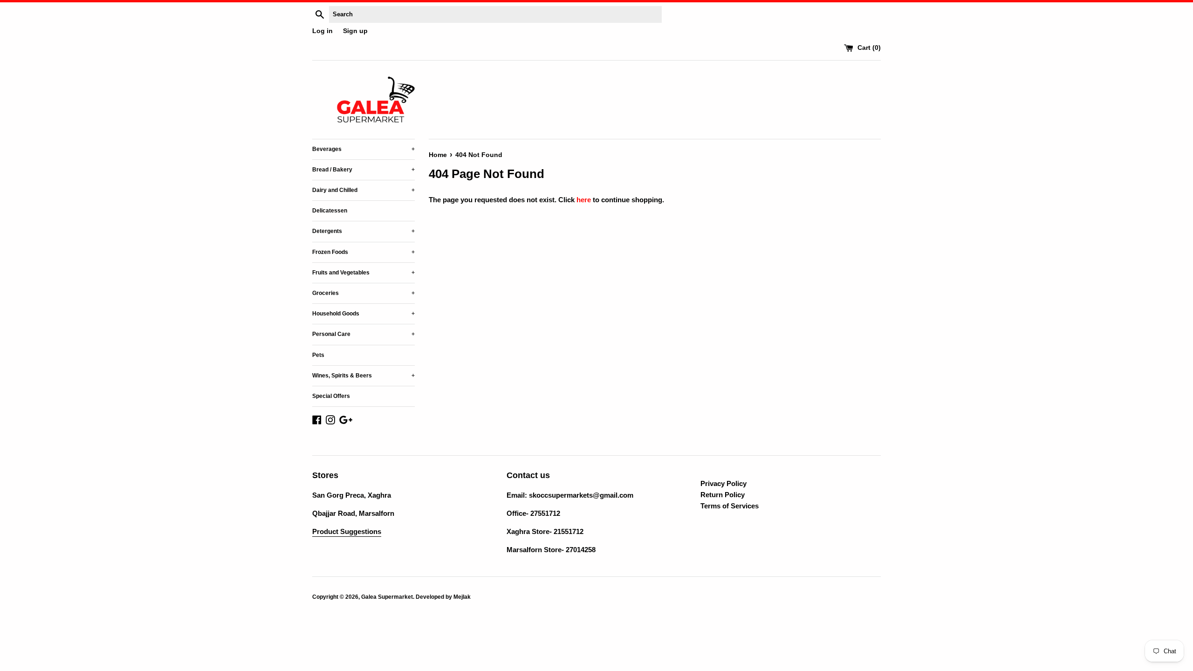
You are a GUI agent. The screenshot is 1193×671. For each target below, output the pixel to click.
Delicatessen (329, 210)
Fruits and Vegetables (363, 272)
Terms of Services (729, 506)
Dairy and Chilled (363, 190)
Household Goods (363, 313)
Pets (318, 355)
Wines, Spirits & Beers (363, 375)
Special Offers (331, 396)
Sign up (355, 30)
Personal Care (363, 334)
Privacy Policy (723, 483)
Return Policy (722, 495)
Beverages (363, 149)
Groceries (363, 293)
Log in (322, 30)
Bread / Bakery (363, 169)
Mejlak (462, 597)
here (583, 200)
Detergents (363, 231)
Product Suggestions (346, 531)
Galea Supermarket (387, 597)
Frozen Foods (363, 252)
